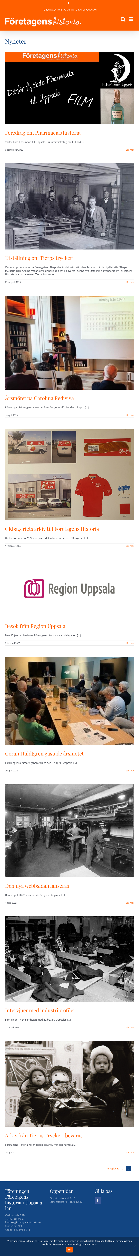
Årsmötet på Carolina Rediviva (39, 398)
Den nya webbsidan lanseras (37, 885)
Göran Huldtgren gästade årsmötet (44, 753)
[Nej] (134, 1246)
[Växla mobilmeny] (131, 19)
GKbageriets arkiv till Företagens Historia (52, 528)
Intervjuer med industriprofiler (40, 1010)
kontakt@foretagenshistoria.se (23, 1222)
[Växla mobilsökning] (123, 19)
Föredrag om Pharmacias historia (43, 132)
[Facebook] (98, 1200)
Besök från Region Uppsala (35, 626)
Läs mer (130, 149)
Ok (69, 1250)
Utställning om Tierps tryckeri (39, 257)
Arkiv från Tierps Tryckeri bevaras (44, 1135)
